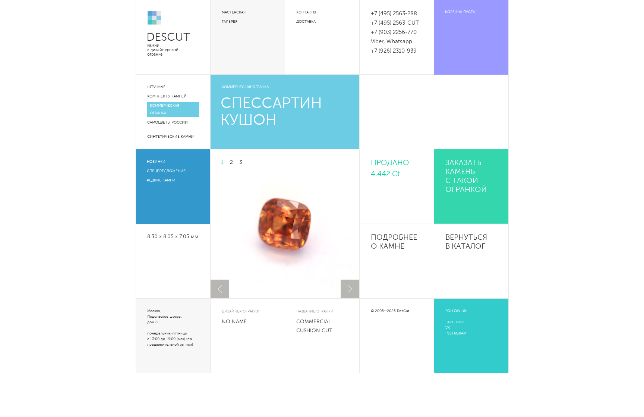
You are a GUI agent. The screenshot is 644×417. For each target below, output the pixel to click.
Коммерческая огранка (164, 109)
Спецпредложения (166, 171)
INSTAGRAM (455, 333)
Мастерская (234, 12)
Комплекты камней (167, 96)
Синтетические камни (170, 137)
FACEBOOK (455, 322)
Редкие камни (161, 180)
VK (447, 328)
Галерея (229, 22)
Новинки (156, 162)
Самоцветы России (167, 122)
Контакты (306, 12)
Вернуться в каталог (466, 242)
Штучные (156, 87)
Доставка (306, 22)
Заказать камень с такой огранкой (466, 176)
